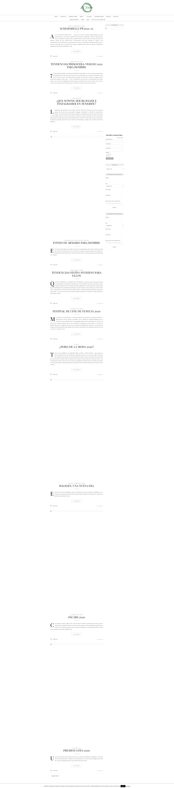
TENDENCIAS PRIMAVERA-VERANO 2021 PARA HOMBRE (76, 65)
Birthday (107, 152)
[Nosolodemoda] (87, 7)
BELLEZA (89, 16)
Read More (76, 51)
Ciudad (106, 177)
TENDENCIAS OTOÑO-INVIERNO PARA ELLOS (76, 274)
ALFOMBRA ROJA (74, 308)
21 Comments (100, 131)
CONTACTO (63, 16)
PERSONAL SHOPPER (83, 240)
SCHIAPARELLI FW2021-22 (76, 28)
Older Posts (55, 776)
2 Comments (100, 93)
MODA (81, 16)
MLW (88, 19)
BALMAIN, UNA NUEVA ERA (76, 486)
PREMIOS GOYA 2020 (76, 750)
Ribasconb (55, 56)
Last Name (108, 148)
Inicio (56, 16)
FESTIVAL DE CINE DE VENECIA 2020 (76, 311)
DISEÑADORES (77, 26)
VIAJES (82, 19)
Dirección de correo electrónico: (112, 201)
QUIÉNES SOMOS (73, 16)
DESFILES (70, 26)
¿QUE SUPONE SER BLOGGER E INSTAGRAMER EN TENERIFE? (77, 102)
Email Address (109, 139)
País (106, 183)
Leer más (128, 786)
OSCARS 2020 (76, 617)
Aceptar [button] (123, 786)
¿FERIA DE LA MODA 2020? (76, 347)
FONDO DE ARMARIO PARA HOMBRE (76, 242)
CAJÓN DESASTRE (74, 19)
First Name (108, 143)
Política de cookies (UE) (99, 19)
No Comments (100, 56)
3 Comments (100, 264)
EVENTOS (108, 16)
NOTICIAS (115, 16)
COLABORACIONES (99, 16)
